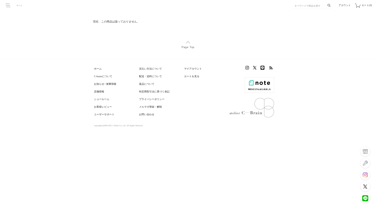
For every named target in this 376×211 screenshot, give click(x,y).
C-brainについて (103, 76)
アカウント (345, 5)
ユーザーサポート (104, 114)
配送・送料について (150, 76)
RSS (271, 68)
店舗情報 (99, 91)
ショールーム (101, 99)
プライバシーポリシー (151, 99)
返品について (146, 83)
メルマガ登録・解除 (150, 106)
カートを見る (191, 76)
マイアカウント (193, 68)
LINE (263, 68)
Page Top (188, 47)
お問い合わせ (146, 114)
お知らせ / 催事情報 (105, 83)
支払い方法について (150, 68)
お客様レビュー (103, 106)
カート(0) (367, 5)
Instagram (248, 68)
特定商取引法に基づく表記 (154, 91)
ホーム (19, 5)
